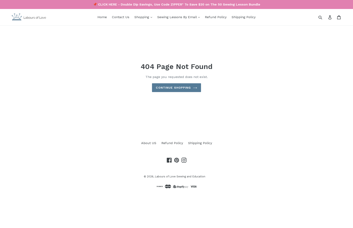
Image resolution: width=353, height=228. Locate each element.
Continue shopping (173, 87)
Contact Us (120, 17)
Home (102, 17)
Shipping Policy (244, 17)
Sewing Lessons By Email (177, 17)
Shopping (142, 17)
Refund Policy (216, 17)
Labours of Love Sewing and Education (180, 176)
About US (148, 143)
